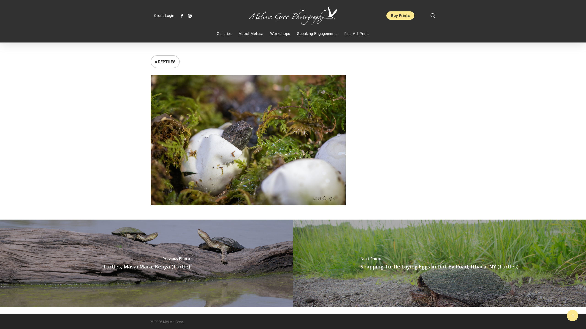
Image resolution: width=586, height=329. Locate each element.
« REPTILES (165, 61)
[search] (433, 15)
